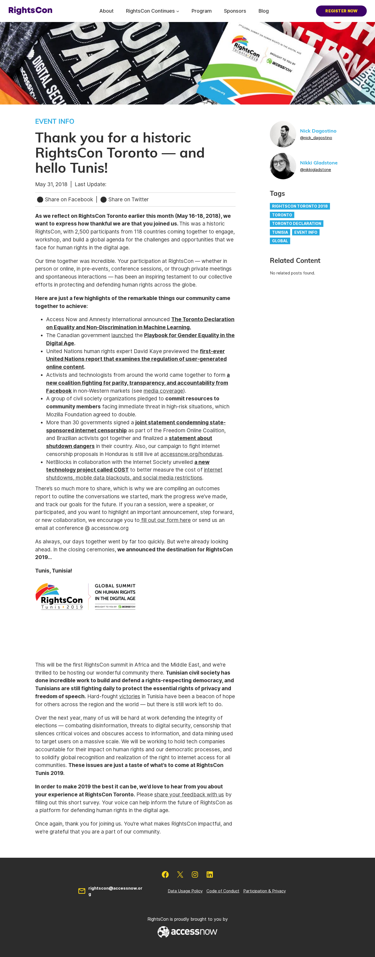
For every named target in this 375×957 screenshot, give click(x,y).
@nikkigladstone (315, 169)
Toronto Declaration (296, 223)
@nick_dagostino (316, 137)
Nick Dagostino (318, 131)
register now (341, 11)
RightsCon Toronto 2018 (300, 206)
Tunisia (280, 232)
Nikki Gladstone (319, 163)
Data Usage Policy (185, 890)
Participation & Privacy (264, 890)
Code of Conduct (222, 890)
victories (129, 696)
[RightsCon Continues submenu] (177, 10)
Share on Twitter (128, 199)
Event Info (305, 232)
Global (280, 240)
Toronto (282, 215)
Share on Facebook (69, 199)
